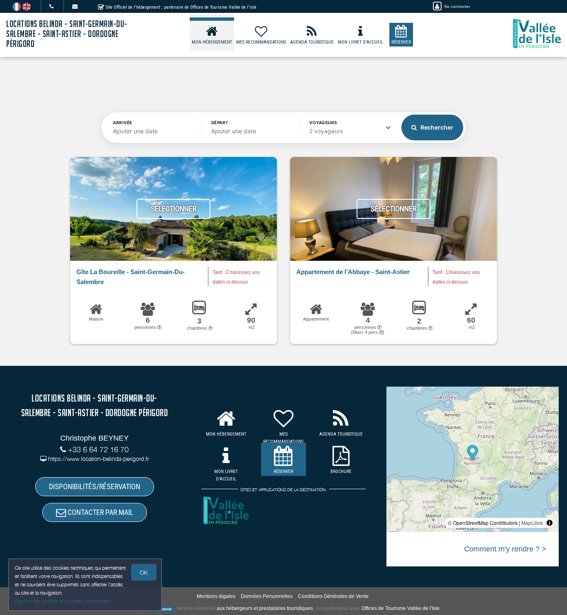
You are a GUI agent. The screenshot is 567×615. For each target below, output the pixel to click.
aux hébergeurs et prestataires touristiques (265, 608)
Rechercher (436, 127)
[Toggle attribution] (550, 523)
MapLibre (532, 522)
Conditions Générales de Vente (333, 596)
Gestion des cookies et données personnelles (63, 601)
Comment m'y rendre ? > (505, 549)
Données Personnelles (267, 596)
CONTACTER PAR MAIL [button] (99, 512)
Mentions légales (216, 596)
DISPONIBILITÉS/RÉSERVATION (94, 486)
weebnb (164, 609)
